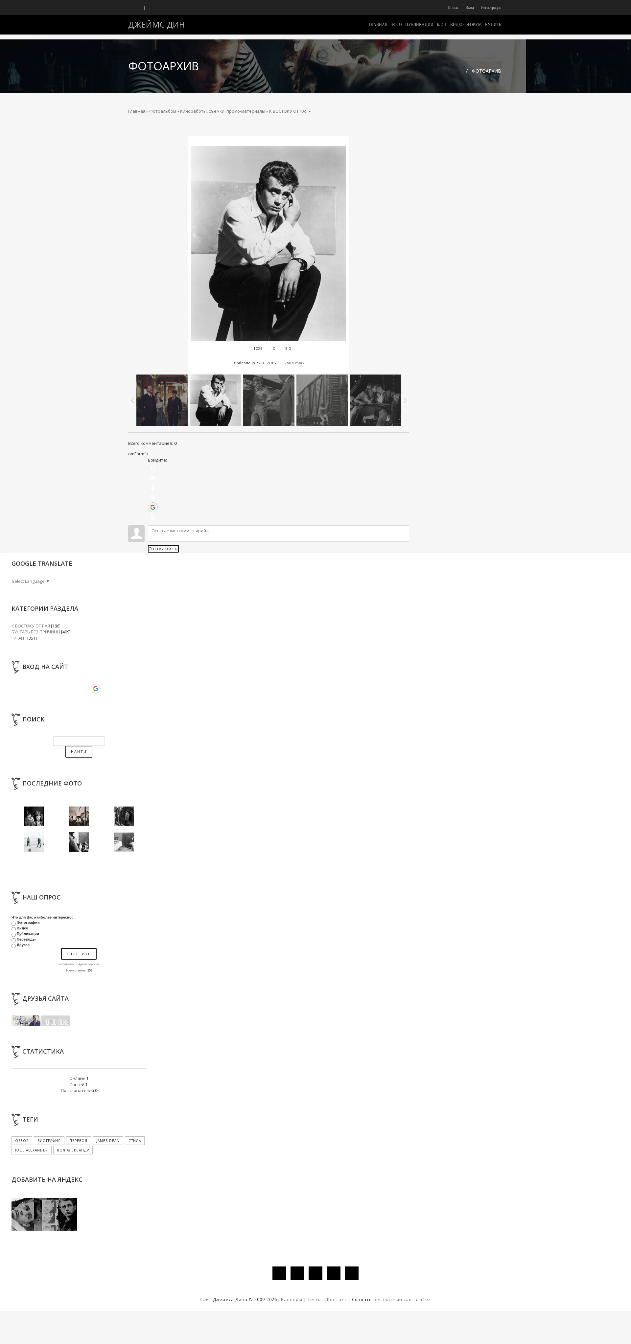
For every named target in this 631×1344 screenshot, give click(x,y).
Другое (23, 945)
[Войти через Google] (153, 507)
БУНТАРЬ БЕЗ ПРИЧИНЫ (36, 632)
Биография (49, 1140)
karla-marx (294, 362)
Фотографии (28, 922)
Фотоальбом (162, 111)
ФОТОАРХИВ (486, 71)
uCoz (425, 1299)
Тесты (315, 1299)
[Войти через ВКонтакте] (153, 478)
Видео (22, 928)
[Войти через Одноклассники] (153, 517)
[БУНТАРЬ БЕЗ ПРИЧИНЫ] (34, 816)
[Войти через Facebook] (153, 487)
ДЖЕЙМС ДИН (156, 24)
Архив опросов (88, 964)
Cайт (206, 1299)
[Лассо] (34, 842)
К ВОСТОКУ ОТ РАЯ (288, 111)
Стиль (135, 1140)
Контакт (337, 1299)
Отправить (163, 549)
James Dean (108, 1140)
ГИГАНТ (19, 638)
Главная (136, 111)
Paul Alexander (31, 1150)
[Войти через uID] (153, 468)
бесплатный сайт (393, 1299)
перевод (78, 1140)
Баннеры (292, 1299)
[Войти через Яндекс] (153, 497)
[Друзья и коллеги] (79, 842)
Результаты (66, 964)
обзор (22, 1140)
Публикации (28, 934)
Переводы (26, 939)
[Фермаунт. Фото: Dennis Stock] (124, 842)
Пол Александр (73, 1150)
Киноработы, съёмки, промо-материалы (222, 111)
